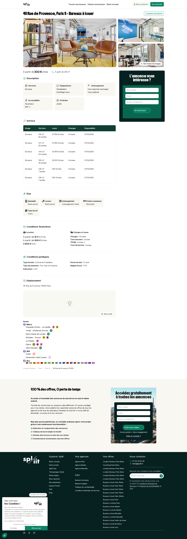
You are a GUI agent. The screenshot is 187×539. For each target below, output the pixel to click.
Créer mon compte (132, 427)
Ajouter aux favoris (155, 13)
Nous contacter (142, 4)
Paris (40, 368)
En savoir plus (140, 110)
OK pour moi (36, 528)
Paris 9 (47, 368)
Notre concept (112, 4)
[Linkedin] (24, 533)
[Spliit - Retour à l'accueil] (26, 4)
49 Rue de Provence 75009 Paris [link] (64, 368)
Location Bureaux (29, 368)
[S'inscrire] (161, 476)
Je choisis (13, 528)
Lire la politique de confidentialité (14, 521)
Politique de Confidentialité (149, 486)
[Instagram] (34, 533)
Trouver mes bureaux (77, 4)
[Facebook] (29, 533)
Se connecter (157, 4)
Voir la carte (108, 314)
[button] (4, 535)
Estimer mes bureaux (96, 4)
